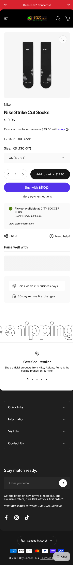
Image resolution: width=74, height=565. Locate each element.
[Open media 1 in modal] (63, 39)
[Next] (68, 4)
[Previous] (5, 4)
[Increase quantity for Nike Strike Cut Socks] (23, 174)
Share (13, 236)
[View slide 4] (41, 379)
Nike (7, 104)
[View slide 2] (32, 379)
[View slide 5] (46, 379)
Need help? (62, 236)
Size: (17, 148)
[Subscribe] (60, 497)
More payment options (37, 196)
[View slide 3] (37, 379)
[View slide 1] (27, 379)
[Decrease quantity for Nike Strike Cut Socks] (8, 174)
